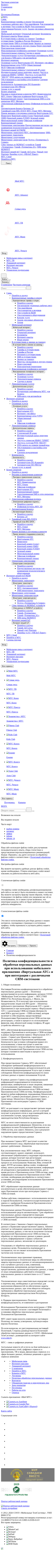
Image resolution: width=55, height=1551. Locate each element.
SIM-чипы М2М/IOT (26, 618)
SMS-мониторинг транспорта (30, 590)
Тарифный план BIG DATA (13, 111)
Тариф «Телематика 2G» (25, 147)
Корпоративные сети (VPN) (13, 65)
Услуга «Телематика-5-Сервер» (31, 603)
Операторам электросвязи (13, 125)
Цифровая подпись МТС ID (29, 506)
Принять (33, 946)
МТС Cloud (6, 156)
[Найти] (29, 809)
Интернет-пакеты (9, 36)
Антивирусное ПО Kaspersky (27, 84)
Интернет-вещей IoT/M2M (13, 130)
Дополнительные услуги (12, 55)
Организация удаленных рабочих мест (22, 23)
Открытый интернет (31, 34)
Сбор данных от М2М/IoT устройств (17, 144)
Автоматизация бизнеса (12, 108)
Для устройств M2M (20, 26)
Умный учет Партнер (26, 630)
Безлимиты (46, 34)
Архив (4, 31)
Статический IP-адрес (35, 70)
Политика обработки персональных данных (32, 1378)
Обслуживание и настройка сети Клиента (20, 79)
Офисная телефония (15, 67)
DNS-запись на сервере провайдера (26, 77)
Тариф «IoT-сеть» (28, 152)
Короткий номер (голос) (23, 116)
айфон (9, 833)
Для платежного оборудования (31, 315)
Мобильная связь (19, 1361)
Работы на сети (19, 1390)
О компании (6, 7)
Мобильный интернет (11, 34)
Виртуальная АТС (26, 63)
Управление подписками (17, 270)
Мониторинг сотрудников (13, 137)
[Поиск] (28, 288)
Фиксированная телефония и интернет (18, 51)
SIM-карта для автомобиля (24, 58)
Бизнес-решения (8, 91)
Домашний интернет (15, 263)
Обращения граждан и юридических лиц (30, 1383)
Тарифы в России (22, 41)
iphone (9, 836)
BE (2, 806)
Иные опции (23, 36)
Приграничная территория (13, 48)
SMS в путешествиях (24, 43)
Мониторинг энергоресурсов (14, 140)
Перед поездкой (44, 46)
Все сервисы (7, 666)
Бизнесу (4, 4)
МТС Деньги (12, 268)
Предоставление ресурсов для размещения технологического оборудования (26, 126)
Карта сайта (6, 1411)
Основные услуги (45, 51)
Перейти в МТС (8, 159)
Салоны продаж (13, 640)
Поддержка (9, 802)
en (5, 9)
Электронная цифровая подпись (15, 103)
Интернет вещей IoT (10, 152)
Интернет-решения (10, 60)
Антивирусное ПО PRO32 (13, 87)
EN (5, 806)
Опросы (15, 1392)
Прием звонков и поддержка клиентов (18, 113)
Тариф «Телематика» (26, 613)
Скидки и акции (32, 53)
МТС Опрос (6, 96)
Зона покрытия (18, 1385)
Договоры (16, 1376)
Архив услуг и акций (11, 89)
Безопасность (7, 84)
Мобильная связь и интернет (19, 258)
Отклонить (23, 946)
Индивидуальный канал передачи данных (20, 72)
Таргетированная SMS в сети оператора (35, 494)
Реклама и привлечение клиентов (16, 94)
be (2, 9)
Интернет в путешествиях (29, 354)
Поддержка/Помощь (10, 14)
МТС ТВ (10, 260)
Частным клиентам (9, 2)
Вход (4, 253)
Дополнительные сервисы (13, 53)
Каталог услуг (20, 29)
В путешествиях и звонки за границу (18, 38)
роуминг (10, 831)
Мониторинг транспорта (12, 132)
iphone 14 (10, 838)
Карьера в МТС (19, 1373)
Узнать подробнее (9, 1508)
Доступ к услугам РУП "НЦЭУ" (32, 443)
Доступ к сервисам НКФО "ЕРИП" (33, 440)
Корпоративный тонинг (12, 99)
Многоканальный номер (12, 120)
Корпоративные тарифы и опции (16, 22)
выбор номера (12, 829)
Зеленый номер (37, 118)
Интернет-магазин (14, 265)
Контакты (16, 1380)
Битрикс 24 (28, 108)
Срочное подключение (27, 452)
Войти (4, 279)
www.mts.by (6, 1338)
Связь (4, 19)
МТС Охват (32, 111)
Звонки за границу (42, 43)
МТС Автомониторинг (34, 132)
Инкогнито (6, 116)
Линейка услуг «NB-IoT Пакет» (23, 154)
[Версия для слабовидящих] (3, 12)
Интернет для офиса (44, 63)
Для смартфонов (31, 24)
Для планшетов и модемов (29, 310)
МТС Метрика (17, 101)
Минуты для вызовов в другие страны (18, 46)
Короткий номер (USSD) (18, 118)
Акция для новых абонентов (41, 29)
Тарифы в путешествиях (28, 350)
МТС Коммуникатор (41, 94)
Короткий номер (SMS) (27, 546)
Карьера (22, 802)
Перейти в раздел (20, 295)
